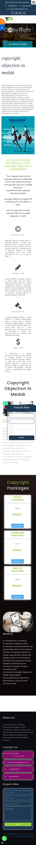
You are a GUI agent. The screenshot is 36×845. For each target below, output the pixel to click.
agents (9, 701)
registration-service (7, 697)
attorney (3, 701)
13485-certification (16, 710)
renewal (24, 701)
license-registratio (12, 704)
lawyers (28, 699)
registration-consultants (23, 697)
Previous (2, 37)
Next (34, 37)
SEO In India (13, 834)
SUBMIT (21, 438)
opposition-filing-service (9, 699)
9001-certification (15, 706)
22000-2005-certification (18, 708)
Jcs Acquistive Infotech (26, 836)
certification (23, 704)
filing (33, 699)
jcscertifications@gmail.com (19, 9)
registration (16, 701)
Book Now (17, 526)
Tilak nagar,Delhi (18, 756)
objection (21, 699)
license (2, 704)
